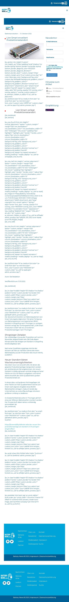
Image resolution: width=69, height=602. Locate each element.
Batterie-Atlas (21, 536)
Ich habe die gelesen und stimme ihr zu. (54, 67)
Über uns (31, 532)
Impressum (43, 540)
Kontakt (42, 532)
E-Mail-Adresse (51, 41)
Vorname (49, 49)
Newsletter (32, 536)
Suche (41, 544)
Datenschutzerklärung (54, 67)
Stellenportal (33, 544)
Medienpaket (33, 540)
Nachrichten (21, 531)
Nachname (50, 57)
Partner (21, 545)
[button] (67, 10)
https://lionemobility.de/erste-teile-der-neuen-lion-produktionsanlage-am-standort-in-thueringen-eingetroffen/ (23, 427)
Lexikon (21, 541)
